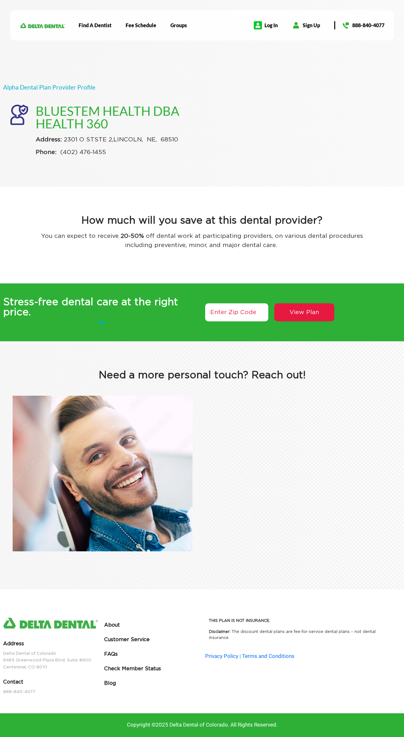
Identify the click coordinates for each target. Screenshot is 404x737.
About (112, 625)
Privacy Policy (221, 656)
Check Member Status (132, 669)
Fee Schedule (141, 25)
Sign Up (311, 25)
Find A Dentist (95, 25)
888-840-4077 (368, 25)
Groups (178, 25)
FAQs (111, 654)
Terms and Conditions (268, 656)
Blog (110, 683)
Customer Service (127, 639)
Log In (271, 25)
